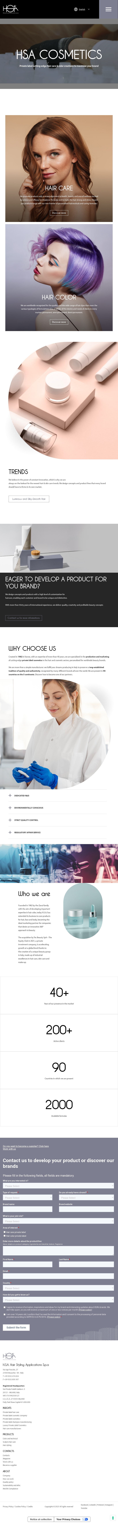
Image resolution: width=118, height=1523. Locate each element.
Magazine (6, 1458)
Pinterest (100, 1505)
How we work (8, 1479)
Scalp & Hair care (9, 1442)
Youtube (84, 1508)
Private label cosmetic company (15, 1415)
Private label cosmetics (11, 1418)
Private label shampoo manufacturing (17, 1422)
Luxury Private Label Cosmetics (14, 1425)
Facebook (84, 1505)
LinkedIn (92, 1505)
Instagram (109, 1505)
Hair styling (7, 1445)
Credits (30, 1506)
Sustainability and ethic (11, 1485)
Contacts (6, 1455)
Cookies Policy (20, 1506)
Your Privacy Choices (68, 1519)
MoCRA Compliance (10, 1488)
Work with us (8, 1461)
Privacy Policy (8, 1506)
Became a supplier (10, 1465)
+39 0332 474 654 (11, 1376)
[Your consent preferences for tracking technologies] (113, 1518)
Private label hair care (11, 1412)
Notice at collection (41, 1519)
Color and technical (10, 1438)
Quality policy (8, 1482)
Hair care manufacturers (12, 1428)
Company (6, 1475)
